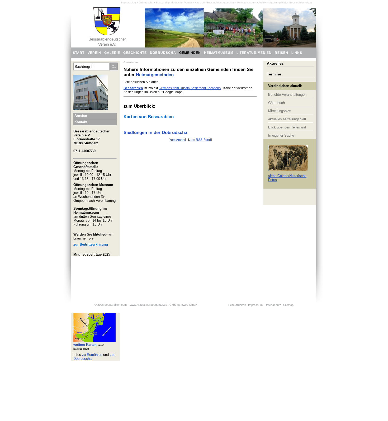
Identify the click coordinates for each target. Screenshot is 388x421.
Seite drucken (237, 305)
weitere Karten (85, 345)
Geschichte (135, 53)
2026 (100, 304)
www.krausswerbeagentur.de (148, 304)
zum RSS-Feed (200, 140)
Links (296, 53)
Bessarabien (128, 2)
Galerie (112, 53)
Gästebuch (276, 103)
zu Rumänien (92, 355)
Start (78, 53)
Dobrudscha (163, 53)
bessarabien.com (116, 304)
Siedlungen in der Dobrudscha (155, 132)
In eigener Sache (281, 135)
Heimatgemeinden (155, 74)
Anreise (80, 116)
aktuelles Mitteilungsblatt (287, 119)
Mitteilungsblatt (277, 2)
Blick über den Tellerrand (287, 127)
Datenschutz (273, 305)
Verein (94, 53)
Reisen (281, 53)
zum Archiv (177, 140)
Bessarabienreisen (300, 2)
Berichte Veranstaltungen (287, 95)
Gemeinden (131, 62)
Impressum (255, 305)
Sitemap (288, 305)
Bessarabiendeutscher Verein (174, 2)
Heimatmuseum (246, 2)
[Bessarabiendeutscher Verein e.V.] (107, 46)
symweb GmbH (187, 304)
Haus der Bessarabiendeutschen (215, 2)
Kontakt (80, 122)
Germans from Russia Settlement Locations (190, 88)
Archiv (262, 2)
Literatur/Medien (254, 53)
